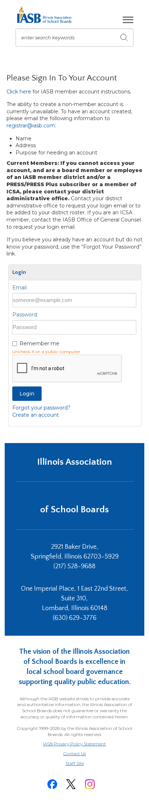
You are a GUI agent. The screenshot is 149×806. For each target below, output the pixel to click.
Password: (25, 314)
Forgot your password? (41, 407)
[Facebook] (52, 784)
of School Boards (74, 509)
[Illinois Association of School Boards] (47, 14)
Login (27, 393)
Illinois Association (74, 462)
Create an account (35, 415)
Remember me (39, 343)
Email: (19, 287)
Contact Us (74, 753)
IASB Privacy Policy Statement (74, 743)
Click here (19, 91)
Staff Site (83, 764)
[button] (128, 20)
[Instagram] (89, 784)
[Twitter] (71, 784)
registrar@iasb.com (31, 125)
